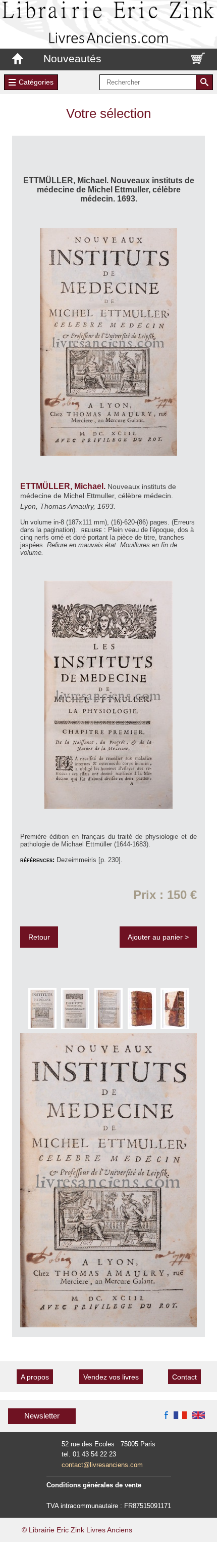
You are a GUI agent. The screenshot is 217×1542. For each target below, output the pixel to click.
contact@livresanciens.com (102, 1465)
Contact (184, 1377)
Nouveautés (72, 58)
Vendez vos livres (111, 1377)
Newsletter (42, 1415)
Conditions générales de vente (93, 1485)
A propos (35, 1377)
